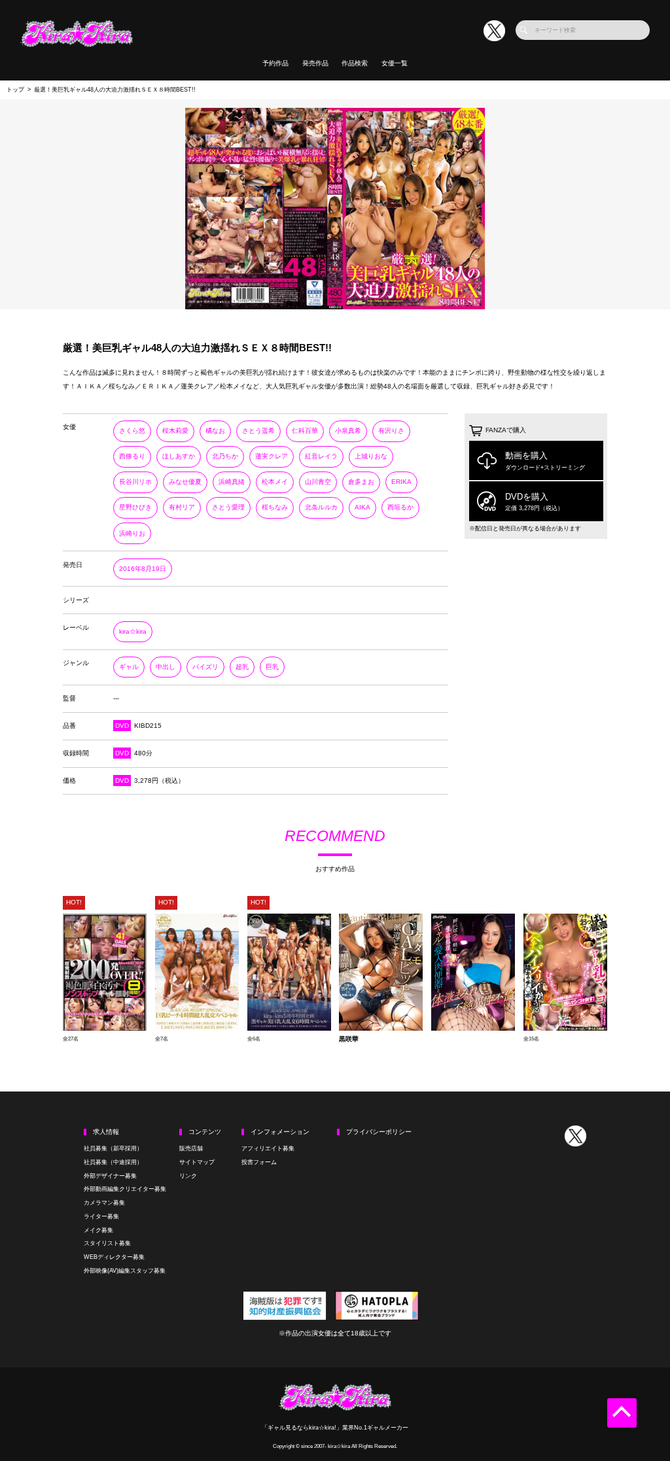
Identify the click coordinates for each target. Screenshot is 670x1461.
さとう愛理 (228, 507)
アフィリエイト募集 (267, 1148)
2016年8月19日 (142, 568)
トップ (15, 89)
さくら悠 (132, 430)
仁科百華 (305, 430)
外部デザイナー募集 (110, 1176)
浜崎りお (132, 533)
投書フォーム (259, 1162)
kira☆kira (133, 631)
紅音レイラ (321, 456)
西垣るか (400, 507)
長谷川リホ (135, 481)
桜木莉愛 (175, 430)
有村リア (182, 507)
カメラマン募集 (104, 1202)
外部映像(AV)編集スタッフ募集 (125, 1270)
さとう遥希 (258, 430)
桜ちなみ (275, 507)
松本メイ (275, 481)
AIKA (362, 507)
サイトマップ (197, 1162)
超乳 (242, 666)
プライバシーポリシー (379, 1131)
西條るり (132, 456)
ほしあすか (178, 456)
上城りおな (371, 456)
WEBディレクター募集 (114, 1257)
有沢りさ (391, 430)
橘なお (215, 430)
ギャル (129, 666)
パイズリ (205, 666)
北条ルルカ (321, 507)
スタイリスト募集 (107, 1243)
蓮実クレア (271, 456)
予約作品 (275, 63)
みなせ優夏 (185, 481)
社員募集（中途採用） (113, 1162)
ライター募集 (101, 1216)
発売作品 (315, 63)
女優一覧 (394, 63)
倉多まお (361, 481)
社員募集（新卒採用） (113, 1148)
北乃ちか (225, 456)
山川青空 (318, 481)
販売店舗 (191, 1148)
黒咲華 (349, 1039)
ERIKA (401, 481)
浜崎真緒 (232, 481)
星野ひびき (135, 507)
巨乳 (272, 666)
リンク (188, 1176)
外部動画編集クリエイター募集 (125, 1189)
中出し (165, 666)
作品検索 (355, 63)
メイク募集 (98, 1230)
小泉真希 (348, 430)
